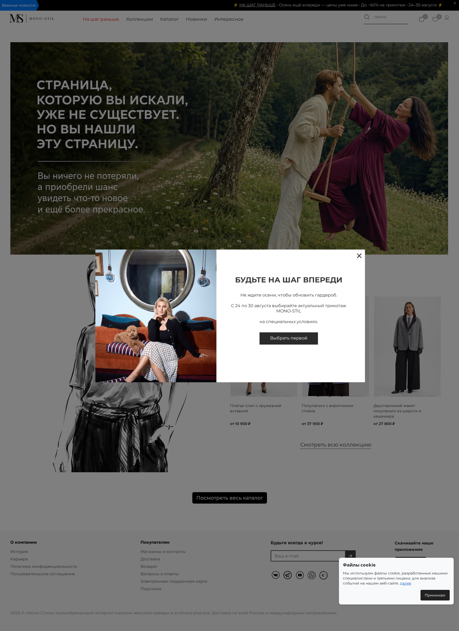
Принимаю (435, 595)
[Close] (359, 255)
